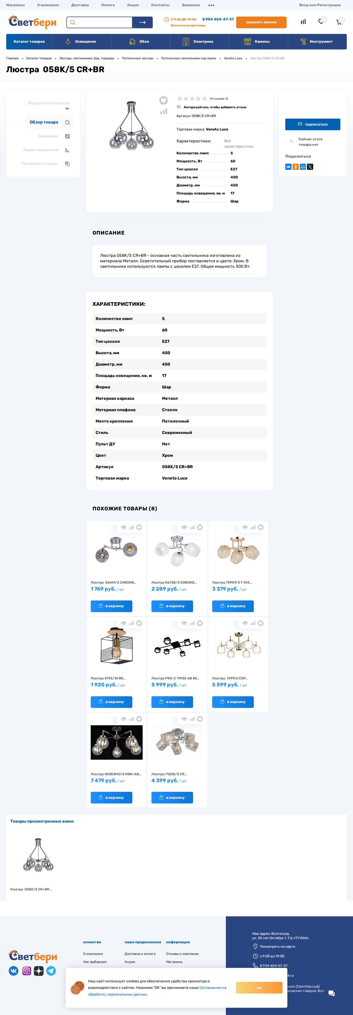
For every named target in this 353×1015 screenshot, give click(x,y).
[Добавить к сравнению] (163, 111)
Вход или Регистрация (320, 5)
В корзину (114, 606)
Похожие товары (40, 163)
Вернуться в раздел (49, 102)
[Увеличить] (131, 130)
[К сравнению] (131, 527)
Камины (262, 41)
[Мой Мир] (303, 167)
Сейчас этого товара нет (310, 142)
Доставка (80, 5)
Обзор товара (44, 122)
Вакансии (191, 5)
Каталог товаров (29, 41)
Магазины (15, 5)
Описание (48, 136)
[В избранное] (139, 527)
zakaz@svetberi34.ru (277, 975)
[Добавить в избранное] (163, 100)
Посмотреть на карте (277, 946)
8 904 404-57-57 (218, 19)
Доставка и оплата (140, 954)
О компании (48, 5)
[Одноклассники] (296, 167)
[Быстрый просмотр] (124, 527)
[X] (310, 167)
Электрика (203, 41)
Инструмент (321, 41)
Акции (133, 5)
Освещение (85, 41)
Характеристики (41, 149)
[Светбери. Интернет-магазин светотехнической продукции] (32, 962)
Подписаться (316, 124)
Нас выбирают (95, 962)
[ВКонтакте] (288, 167)
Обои (144, 41)
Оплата (108, 5)
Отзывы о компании (182, 954)
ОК (259, 987)
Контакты (160, 5)
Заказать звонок (261, 22)
